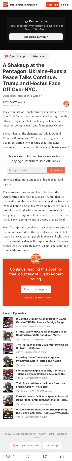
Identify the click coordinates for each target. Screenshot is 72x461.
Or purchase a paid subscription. (36, 297)
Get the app (52, 445)
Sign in (65, 4)
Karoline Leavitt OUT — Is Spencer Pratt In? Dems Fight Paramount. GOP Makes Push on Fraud (42, 398)
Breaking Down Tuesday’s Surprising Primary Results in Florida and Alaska (38, 359)
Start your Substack (27, 445)
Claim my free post (36, 289)
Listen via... (39, 56)
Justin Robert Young (14, 102)
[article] (36, 322)
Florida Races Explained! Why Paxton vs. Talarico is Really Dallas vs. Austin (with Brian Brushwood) (40, 372)
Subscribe (52, 4)
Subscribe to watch (36, 36)
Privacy (42, 433)
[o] (8, 322)
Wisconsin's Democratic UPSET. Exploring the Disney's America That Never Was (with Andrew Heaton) (42, 411)
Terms (51, 433)
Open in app (17, 56)
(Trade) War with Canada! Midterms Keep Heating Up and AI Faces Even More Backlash (41, 333)
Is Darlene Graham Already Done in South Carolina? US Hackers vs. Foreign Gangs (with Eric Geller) (41, 320)
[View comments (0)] (27, 456)
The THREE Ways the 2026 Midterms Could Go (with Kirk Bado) (42, 346)
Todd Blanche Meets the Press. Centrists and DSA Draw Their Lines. (40, 385)
